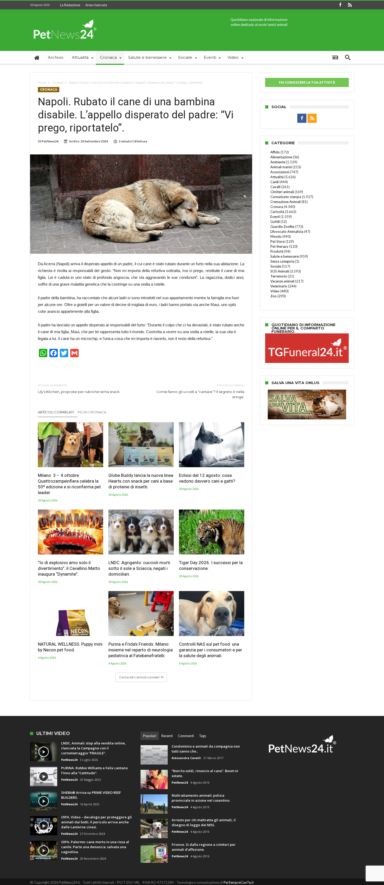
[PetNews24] (64, 17)
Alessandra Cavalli (186, 758)
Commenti (186, 736)
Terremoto (278, 276)
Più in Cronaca (92, 412)
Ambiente (277, 162)
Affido (275, 152)
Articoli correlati (56, 412)
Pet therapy (279, 246)
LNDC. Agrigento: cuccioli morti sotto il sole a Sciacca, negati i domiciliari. (139, 568)
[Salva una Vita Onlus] (307, 392)
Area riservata (96, 5)
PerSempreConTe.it (239, 882)
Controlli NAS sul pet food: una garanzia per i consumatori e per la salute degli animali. (210, 649)
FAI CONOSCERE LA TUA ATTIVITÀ (307, 82)
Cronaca (57, 82)
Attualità (277, 177)
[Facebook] (340, 5)
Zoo (273, 296)
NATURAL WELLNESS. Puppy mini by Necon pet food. (70, 646)
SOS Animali (279, 271)
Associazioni (279, 172)
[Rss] (350, 5)
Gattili (275, 221)
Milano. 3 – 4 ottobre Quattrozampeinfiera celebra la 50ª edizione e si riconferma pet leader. (69, 484)
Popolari (149, 736)
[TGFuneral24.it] (307, 334)
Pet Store (277, 241)
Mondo (276, 236)
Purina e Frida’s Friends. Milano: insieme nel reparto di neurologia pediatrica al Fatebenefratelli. (140, 649)
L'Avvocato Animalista (286, 231)
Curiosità (277, 212)
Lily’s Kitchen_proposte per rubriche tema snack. (79, 388)
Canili (274, 182)
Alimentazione (281, 157)
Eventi (275, 217)
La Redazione (70, 5)
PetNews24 (50, 141)
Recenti (167, 736)
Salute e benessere (284, 256)
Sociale (275, 266)
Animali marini (281, 167)
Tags (202, 736)
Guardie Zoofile (282, 226)
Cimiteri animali (282, 192)
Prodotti (276, 251)
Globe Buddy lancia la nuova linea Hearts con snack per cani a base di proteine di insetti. (140, 481)
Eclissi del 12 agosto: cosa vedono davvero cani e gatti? (207, 478)
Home (42, 82)
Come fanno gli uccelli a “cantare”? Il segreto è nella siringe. (200, 391)
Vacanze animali (282, 281)
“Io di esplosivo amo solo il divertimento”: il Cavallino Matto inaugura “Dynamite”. (69, 568)
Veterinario (278, 286)
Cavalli (275, 187)
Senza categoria (282, 261)
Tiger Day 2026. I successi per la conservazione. (211, 565)
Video (275, 291)
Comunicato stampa (285, 197)
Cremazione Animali (285, 202)
